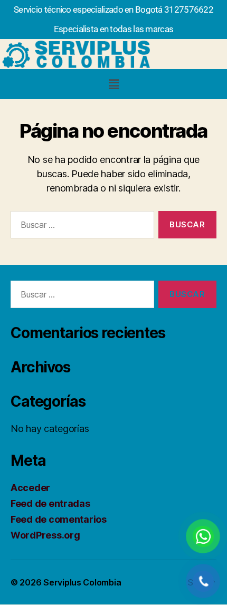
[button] (113, 84)
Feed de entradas (50, 503)
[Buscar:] (80, 227)
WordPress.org (45, 535)
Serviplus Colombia (82, 582)
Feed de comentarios (59, 519)
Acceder (30, 487)
